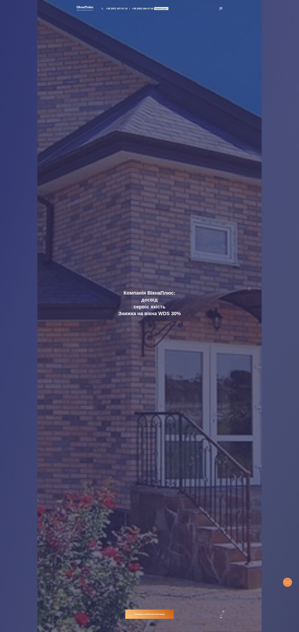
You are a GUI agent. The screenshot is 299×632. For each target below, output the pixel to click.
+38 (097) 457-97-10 (117, 8)
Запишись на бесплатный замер (149, 614)
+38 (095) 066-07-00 (142, 8)
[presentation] (223, 613)
